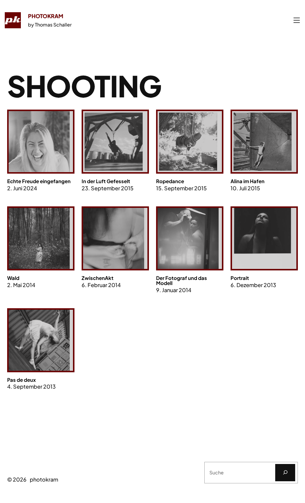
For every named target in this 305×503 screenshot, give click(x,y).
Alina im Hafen (247, 181)
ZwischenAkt (97, 278)
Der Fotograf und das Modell (181, 281)
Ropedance (170, 181)
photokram (45, 16)
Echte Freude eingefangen (39, 181)
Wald (13, 278)
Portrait (240, 278)
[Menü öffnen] (296, 20)
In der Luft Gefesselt (106, 181)
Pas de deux (21, 380)
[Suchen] (285, 472)
